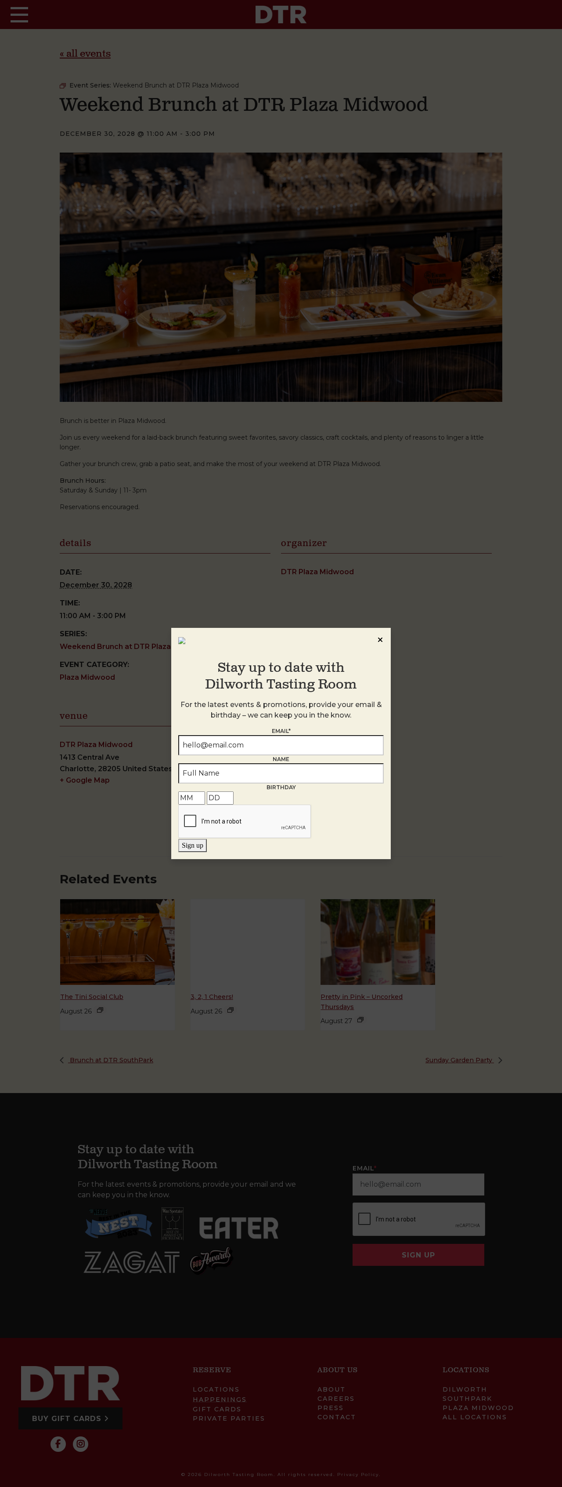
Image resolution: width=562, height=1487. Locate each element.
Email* (281, 731)
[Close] (380, 638)
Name (281, 759)
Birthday (281, 787)
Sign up (192, 845)
